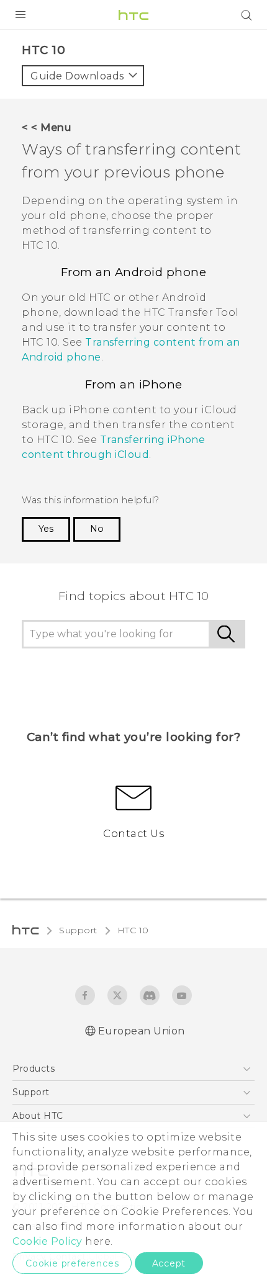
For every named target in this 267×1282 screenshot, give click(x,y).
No (97, 528)
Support (78, 930)
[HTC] (133, 14)
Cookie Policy (47, 1241)
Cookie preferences (72, 1263)
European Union (141, 1031)
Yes (45, 528)
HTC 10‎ (133, 930)
